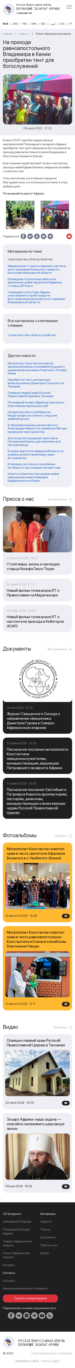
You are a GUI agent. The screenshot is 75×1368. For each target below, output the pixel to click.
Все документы (57, 649)
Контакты (9, 1281)
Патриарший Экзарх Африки (16, 1231)
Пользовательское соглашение (51, 1353)
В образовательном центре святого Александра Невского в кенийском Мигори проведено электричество (37, 428)
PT (70, 23)
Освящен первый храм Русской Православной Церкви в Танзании (30, 394)
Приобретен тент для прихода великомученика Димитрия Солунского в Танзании (36, 383)
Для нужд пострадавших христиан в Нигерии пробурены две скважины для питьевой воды (34, 442)
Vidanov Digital (50, 1361)
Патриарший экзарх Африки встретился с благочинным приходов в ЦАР (36, 404)
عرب (53, 23)
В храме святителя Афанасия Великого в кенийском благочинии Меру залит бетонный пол (35, 454)
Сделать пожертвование (30, 1298)
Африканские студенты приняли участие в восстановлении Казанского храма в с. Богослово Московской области (37, 269)
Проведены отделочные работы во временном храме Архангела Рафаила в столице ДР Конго (35, 282)
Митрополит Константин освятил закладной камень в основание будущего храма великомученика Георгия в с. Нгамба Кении (37, 368)
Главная (7, 33)
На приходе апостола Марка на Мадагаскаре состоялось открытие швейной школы (32, 415)
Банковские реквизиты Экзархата (25, 1288)
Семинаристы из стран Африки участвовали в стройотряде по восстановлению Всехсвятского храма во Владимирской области (36, 297)
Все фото (61, 835)
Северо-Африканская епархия (17, 1243)
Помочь (45, 1229)
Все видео (60, 1027)
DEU (43, 23)
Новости (24, 33)
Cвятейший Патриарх (17, 1221)
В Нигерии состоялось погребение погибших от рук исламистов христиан (34, 465)
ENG (15, 23)
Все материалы (57, 499)
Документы (48, 1237)
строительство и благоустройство (32, 335)
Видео (44, 1253)
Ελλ (62, 23)
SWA (33, 23)
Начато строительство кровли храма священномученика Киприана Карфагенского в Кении (33, 477)
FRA (24, 23)
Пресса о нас (49, 1245)
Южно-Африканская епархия (53, 33)
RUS (5, 23)
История (8, 1265)
